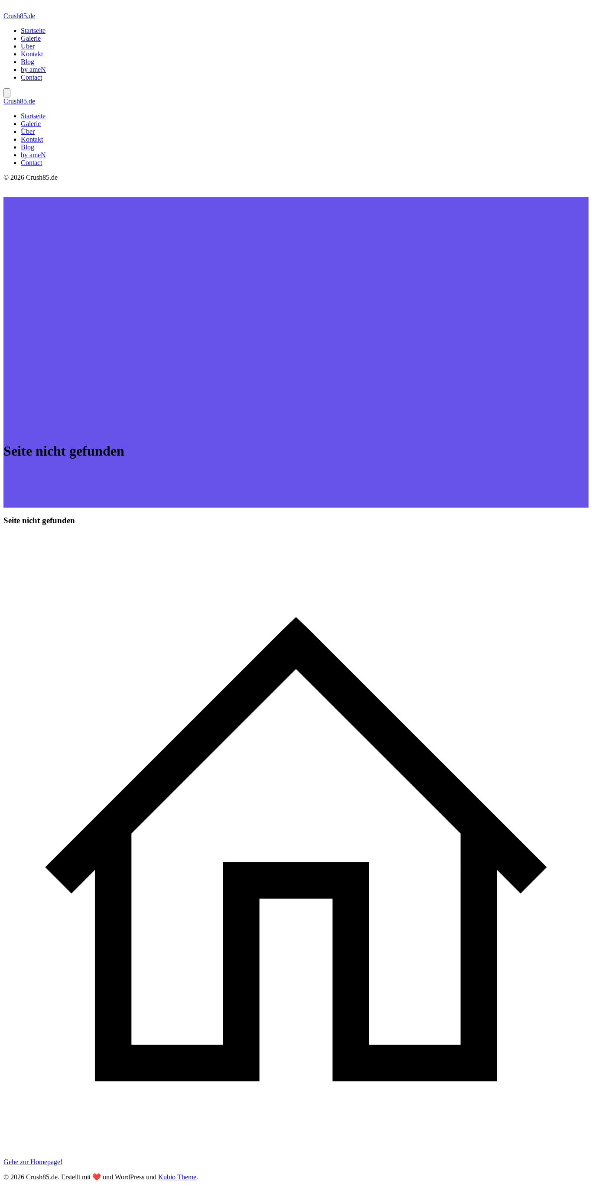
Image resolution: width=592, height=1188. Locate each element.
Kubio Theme (177, 1177)
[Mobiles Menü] (6, 92)
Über (28, 46)
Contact (31, 77)
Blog (27, 61)
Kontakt (32, 54)
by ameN (33, 69)
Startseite (33, 30)
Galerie (31, 38)
